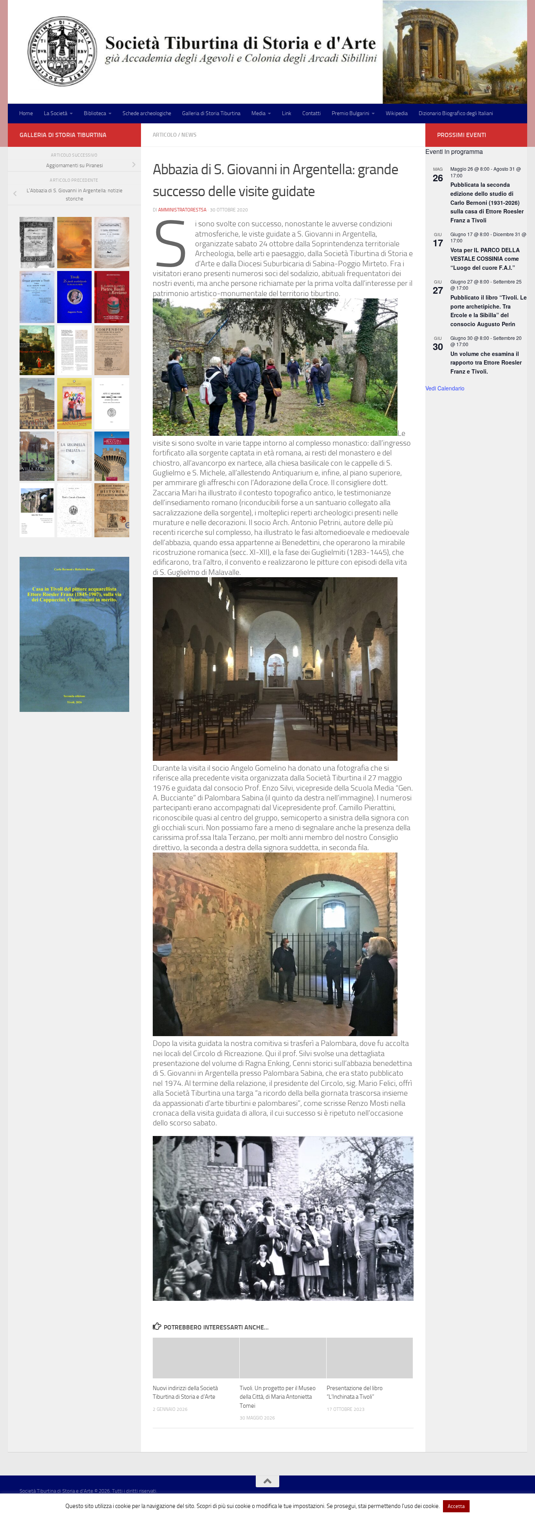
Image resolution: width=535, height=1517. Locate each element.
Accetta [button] (456, 1506)
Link (286, 113)
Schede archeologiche (147, 113)
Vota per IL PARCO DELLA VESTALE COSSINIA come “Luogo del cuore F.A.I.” (485, 258)
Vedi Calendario (445, 388)
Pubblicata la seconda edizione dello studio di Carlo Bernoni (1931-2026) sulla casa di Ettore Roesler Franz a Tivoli (487, 202)
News (189, 135)
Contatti (311, 113)
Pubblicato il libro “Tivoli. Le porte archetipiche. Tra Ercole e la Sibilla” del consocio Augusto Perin (488, 310)
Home (26, 113)
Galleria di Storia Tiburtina (211, 113)
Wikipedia (397, 113)
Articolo (165, 135)
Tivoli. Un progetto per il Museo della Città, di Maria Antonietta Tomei (278, 1397)
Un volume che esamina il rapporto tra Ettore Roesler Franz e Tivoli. (486, 362)
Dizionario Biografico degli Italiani (456, 113)
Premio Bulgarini (350, 113)
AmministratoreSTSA (182, 210)
